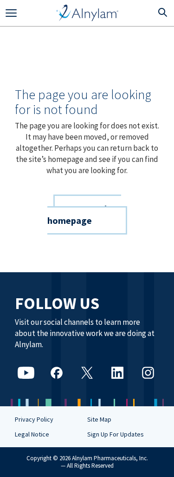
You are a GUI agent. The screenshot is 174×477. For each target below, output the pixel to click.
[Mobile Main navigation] (11, 13)
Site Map (99, 419)
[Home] (87, 13)
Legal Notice (32, 434)
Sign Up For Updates (115, 434)
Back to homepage (84, 214)
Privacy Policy (34, 419)
